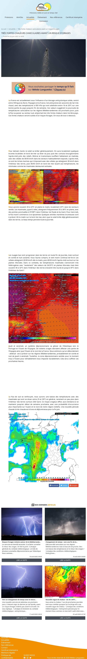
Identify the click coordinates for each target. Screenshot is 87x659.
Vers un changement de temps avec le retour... (19, 600)
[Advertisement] (43, 133)
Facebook (54, 485)
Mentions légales (8, 653)
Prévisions (9, 17)
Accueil (3, 29)
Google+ (74, 485)
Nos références (56, 17)
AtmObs (19, 17)
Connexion (43, 21)
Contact (4, 647)
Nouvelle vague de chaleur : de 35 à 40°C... (61, 600)
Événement (42, 17)
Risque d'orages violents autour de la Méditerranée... (21, 542)
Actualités (30, 17)
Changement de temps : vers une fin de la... (62, 542)
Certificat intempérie (74, 17)
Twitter (64, 485)
